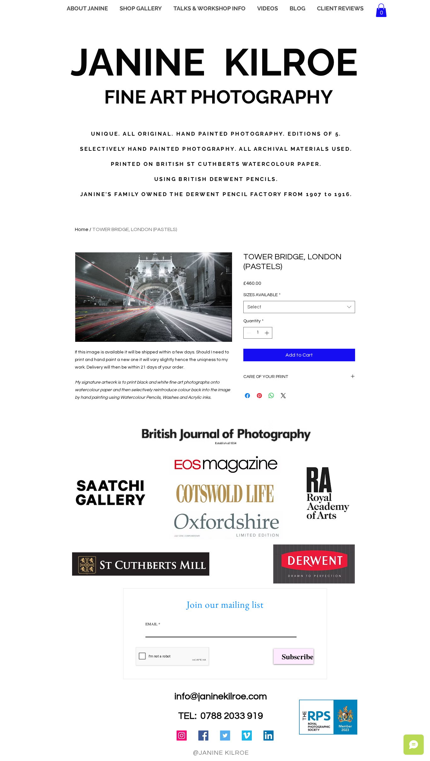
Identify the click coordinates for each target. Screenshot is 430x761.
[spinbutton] (257, 332)
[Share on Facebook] (247, 395)
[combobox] (299, 307)
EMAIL (151, 624)
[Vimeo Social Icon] (247, 735)
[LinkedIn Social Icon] (268, 735)
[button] (381, 10)
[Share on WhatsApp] (271, 395)
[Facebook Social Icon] (203, 735)
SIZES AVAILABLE (261, 295)
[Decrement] (248, 332)
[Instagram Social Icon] (182, 735)
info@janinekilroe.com (220, 696)
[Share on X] (283, 395)
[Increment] (267, 332)
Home (81, 229)
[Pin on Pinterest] (259, 395)
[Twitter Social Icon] (225, 735)
